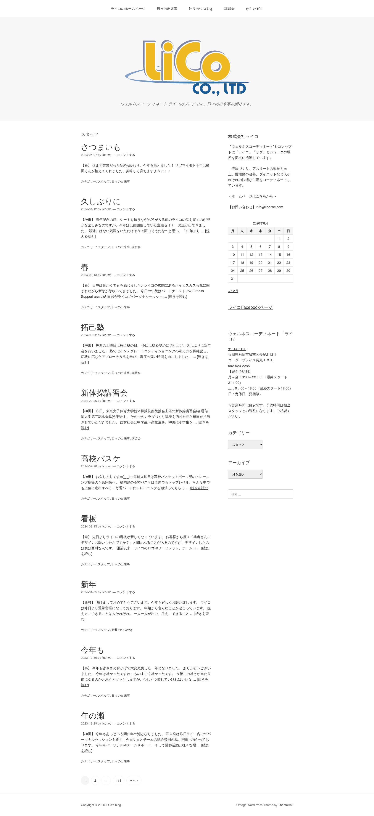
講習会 (229, 8)
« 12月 (233, 290)
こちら (261, 196)
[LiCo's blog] (187, 95)
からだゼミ (254, 8)
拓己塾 (92, 326)
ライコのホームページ (128, 8)
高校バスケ (101, 457)
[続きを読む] (177, 296)
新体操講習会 (104, 392)
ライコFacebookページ (250, 307)
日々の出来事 (167, 8)
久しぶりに (101, 200)
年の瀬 (93, 715)
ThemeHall (285, 805)
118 (118, 780)
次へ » (134, 780)
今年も (93, 649)
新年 (89, 583)
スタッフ (104, 181)
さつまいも (101, 146)
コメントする (126, 154)
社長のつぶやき (201, 8)
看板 (89, 518)
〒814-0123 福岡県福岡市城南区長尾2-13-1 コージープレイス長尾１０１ (252, 354)
